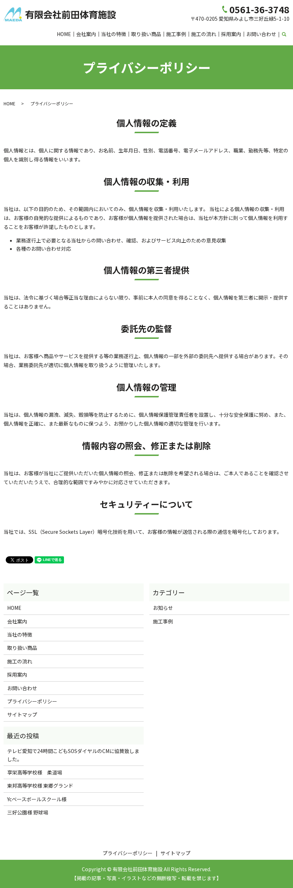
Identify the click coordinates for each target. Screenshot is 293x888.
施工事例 (176, 33)
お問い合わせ (261, 33)
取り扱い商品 (146, 33)
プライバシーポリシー (32, 701)
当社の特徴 (113, 33)
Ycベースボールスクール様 (36, 799)
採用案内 (231, 33)
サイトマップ (22, 714)
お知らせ (163, 607)
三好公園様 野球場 (27, 812)
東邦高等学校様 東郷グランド (40, 785)
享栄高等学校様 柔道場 (34, 772)
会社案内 (86, 33)
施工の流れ (203, 33)
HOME (64, 33)
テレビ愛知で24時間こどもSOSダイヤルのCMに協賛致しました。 (73, 754)
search (288, 34)
